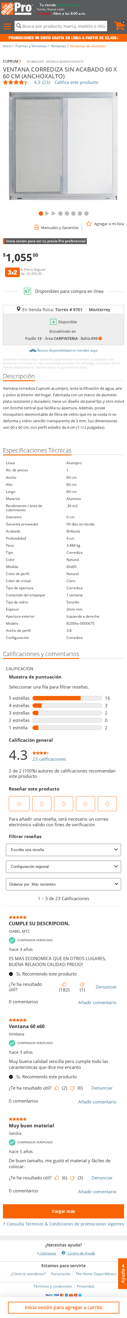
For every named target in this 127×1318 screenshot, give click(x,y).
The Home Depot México (96, 1273)
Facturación (60, 1273)
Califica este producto (76, 82)
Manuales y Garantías (60, 227)
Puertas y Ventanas (31, 45)
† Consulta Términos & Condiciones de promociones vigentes (63, 1224)
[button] (7, 27)
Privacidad (85, 1286)
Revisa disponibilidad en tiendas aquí (67, 350)
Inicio (7, 45)
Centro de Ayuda (81, 1253)
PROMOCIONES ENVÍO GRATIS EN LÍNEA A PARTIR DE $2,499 (62, 38)
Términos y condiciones (52, 1286)
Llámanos (48, 1253)
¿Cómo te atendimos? (28, 1273)
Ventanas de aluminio (87, 45)
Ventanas (58, 45)
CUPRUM (10, 61)
